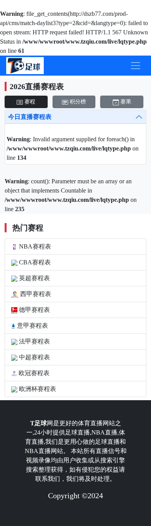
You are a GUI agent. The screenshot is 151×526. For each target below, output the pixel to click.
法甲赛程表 (33, 341)
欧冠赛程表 (33, 373)
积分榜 (77, 102)
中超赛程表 (33, 357)
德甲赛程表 (33, 309)
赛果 (125, 102)
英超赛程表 (33, 278)
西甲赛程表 (35, 294)
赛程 (29, 102)
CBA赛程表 (34, 262)
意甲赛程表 (31, 325)
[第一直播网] (25, 65)
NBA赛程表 (34, 246)
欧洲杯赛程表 (36, 389)
